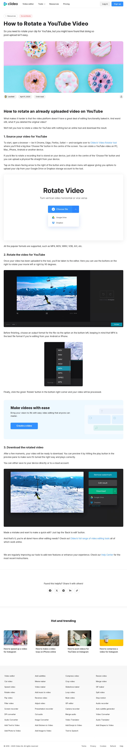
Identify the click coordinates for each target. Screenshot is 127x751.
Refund (113, 746)
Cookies (103, 746)
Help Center (107, 555)
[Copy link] (77, 590)
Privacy (93, 746)
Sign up (117, 4)
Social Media (26, 16)
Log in (105, 4)
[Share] (121, 97)
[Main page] (12, 4)
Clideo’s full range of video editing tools (90, 538)
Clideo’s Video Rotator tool (103, 142)
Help (121, 746)
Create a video (24, 426)
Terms (83, 746)
